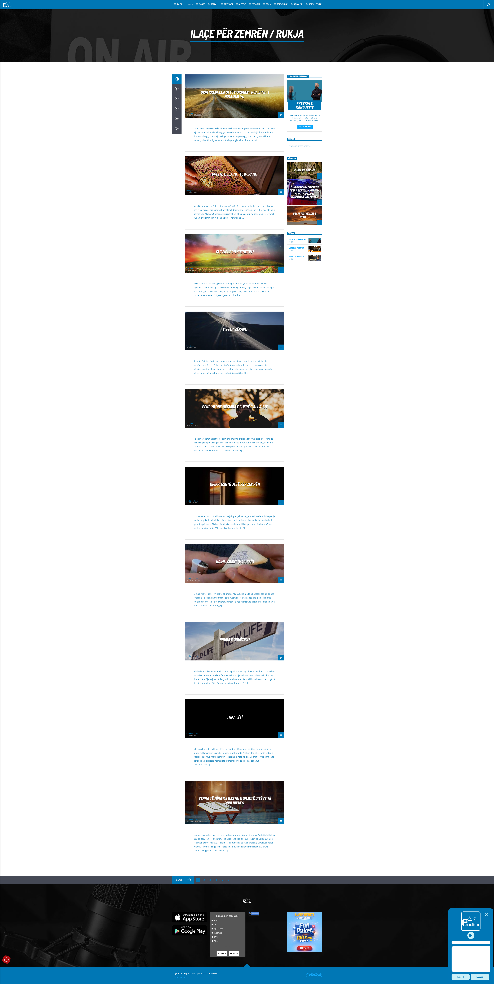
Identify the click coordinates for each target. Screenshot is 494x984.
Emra (268, 4)
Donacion (298, 4)
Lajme (202, 4)
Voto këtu (222, 953)
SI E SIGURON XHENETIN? (235, 251)
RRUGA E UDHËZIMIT (235, 639)
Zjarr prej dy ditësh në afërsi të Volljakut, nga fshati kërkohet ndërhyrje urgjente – (305, 191)
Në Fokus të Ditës (296, 248)
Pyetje (242, 4)
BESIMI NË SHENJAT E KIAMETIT (304, 215)
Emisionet (228, 4)
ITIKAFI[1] (234, 716)
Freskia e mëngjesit (297, 239)
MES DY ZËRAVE (235, 329)
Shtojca (256, 4)
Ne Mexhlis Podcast (297, 256)
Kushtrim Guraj (192, 501)
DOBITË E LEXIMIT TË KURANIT (235, 173)
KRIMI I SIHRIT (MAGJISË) (235, 561)
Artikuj (214, 4)
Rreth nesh (282, 4)
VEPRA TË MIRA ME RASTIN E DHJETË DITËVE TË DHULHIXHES (235, 800)
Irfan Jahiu (190, 113)
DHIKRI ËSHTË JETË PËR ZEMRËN (235, 484)
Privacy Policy (180, 977)
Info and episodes (304, 127)
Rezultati (234, 953)
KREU (179, 4)
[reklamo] (304, 951)
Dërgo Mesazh (315, 4)
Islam (190, 4)
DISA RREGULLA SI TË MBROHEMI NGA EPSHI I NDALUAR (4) (235, 94)
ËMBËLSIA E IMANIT (304, 170)
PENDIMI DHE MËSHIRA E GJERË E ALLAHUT (234, 406)
